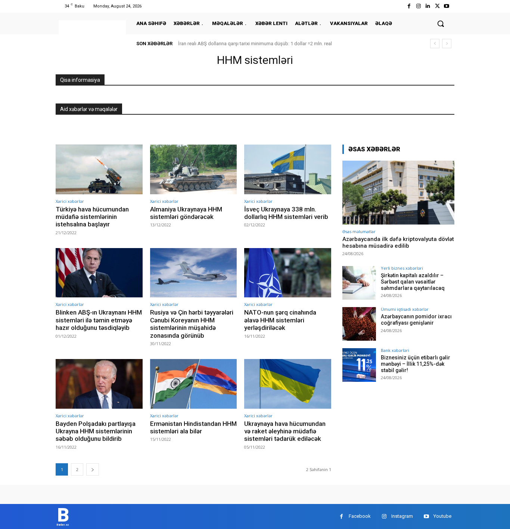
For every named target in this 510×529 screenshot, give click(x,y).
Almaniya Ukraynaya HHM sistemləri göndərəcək (186, 212)
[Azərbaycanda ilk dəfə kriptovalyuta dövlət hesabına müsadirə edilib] (398, 193)
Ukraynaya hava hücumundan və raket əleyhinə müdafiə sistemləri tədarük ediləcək (285, 431)
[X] (437, 6)
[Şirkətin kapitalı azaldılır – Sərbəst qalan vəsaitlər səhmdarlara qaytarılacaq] (359, 283)
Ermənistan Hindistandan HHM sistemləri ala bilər (193, 427)
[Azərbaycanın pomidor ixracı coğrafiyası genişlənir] (359, 324)
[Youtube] (446, 6)
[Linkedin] (427, 6)
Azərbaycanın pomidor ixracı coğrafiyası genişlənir (416, 319)
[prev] (434, 43)
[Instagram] (418, 6)
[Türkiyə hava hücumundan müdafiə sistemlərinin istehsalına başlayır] (99, 169)
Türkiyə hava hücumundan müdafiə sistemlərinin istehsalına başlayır (92, 216)
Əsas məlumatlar (359, 231)
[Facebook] (409, 6)
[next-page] (92, 469)
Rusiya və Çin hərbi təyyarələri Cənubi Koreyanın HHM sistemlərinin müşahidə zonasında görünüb (191, 324)
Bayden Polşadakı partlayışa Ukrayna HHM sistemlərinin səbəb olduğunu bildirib (96, 431)
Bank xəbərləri (395, 350)
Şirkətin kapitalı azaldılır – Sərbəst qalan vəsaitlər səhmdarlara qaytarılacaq (413, 281)
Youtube (442, 516)
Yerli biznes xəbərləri (402, 268)
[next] (446, 43)
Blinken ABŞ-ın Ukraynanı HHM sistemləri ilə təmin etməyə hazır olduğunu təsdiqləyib (99, 320)
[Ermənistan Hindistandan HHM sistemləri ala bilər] (193, 384)
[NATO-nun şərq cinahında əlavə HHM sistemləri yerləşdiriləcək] (287, 273)
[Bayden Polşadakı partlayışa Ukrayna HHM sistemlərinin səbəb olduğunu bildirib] (99, 384)
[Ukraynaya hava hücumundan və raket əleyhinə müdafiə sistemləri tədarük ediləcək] (287, 384)
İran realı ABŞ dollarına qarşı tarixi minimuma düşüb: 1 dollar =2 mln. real (255, 43)
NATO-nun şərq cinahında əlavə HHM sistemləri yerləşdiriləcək (280, 320)
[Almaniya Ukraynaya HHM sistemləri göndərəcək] (193, 169)
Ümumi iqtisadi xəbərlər (405, 309)
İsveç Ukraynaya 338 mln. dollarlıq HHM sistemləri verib (286, 212)
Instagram (402, 516)
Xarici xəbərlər (70, 201)
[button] (440, 23)
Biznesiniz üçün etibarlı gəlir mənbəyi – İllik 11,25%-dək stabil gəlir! (415, 364)
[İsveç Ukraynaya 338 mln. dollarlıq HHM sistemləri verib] (287, 169)
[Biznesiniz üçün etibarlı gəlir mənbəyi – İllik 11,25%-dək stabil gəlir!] (359, 365)
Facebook (360, 516)
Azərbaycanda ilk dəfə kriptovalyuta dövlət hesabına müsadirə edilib (398, 242)
